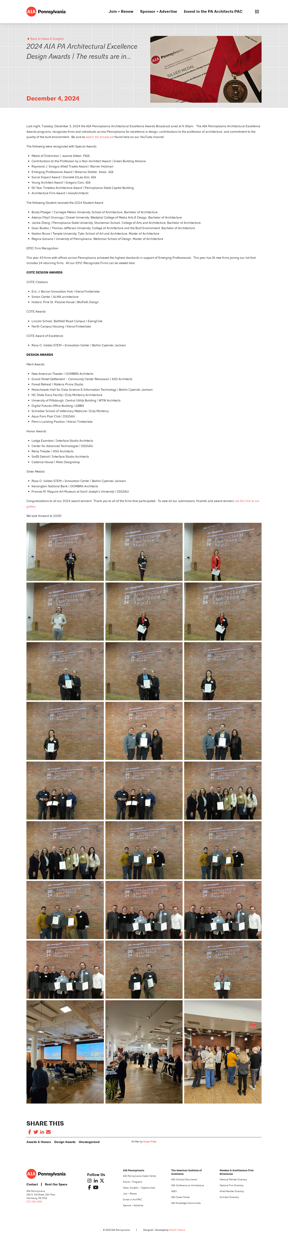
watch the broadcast (100, 137)
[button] (257, 11)
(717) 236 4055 (34, 1201)
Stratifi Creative (177, 1230)
